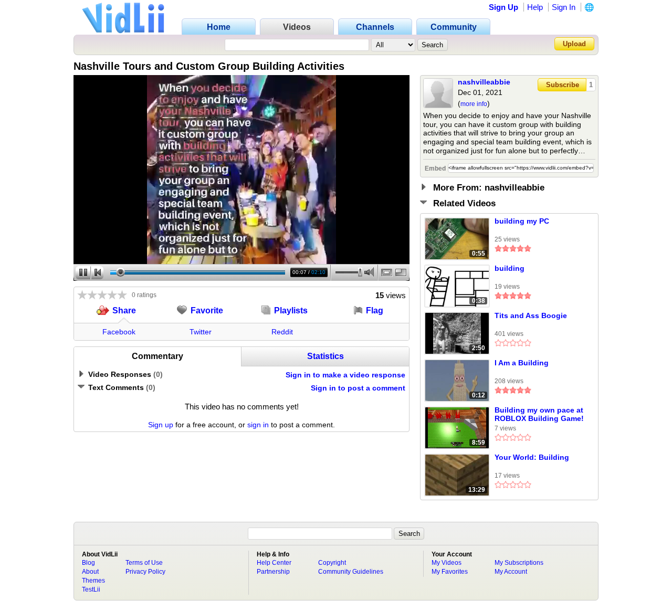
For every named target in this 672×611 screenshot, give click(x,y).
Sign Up (503, 7)
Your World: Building (532, 457)
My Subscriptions (519, 562)
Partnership (273, 571)
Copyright (332, 562)
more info (473, 104)
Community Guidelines (350, 571)
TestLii (91, 589)
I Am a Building (522, 363)
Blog (88, 562)
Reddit (282, 332)
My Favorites (450, 571)
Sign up (160, 424)
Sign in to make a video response (345, 375)
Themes (93, 580)
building (509, 268)
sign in (258, 424)
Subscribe (562, 85)
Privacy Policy (145, 571)
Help (535, 7)
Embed (435, 168)
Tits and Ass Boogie (531, 315)
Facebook (118, 332)
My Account (511, 571)
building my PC (522, 221)
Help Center (274, 562)
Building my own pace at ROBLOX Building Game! (539, 414)
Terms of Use (144, 562)
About (90, 571)
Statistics (325, 356)
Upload (574, 44)
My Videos (446, 562)
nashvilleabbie (484, 82)
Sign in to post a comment (358, 388)
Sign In (563, 7)
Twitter (201, 332)
